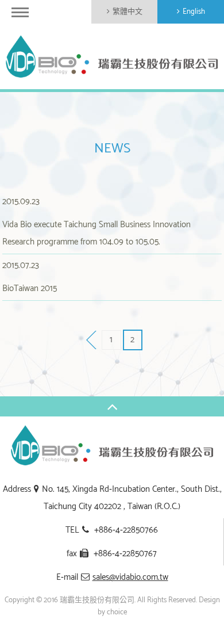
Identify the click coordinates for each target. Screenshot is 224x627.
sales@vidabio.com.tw (130, 577)
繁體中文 (127, 12)
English (194, 12)
